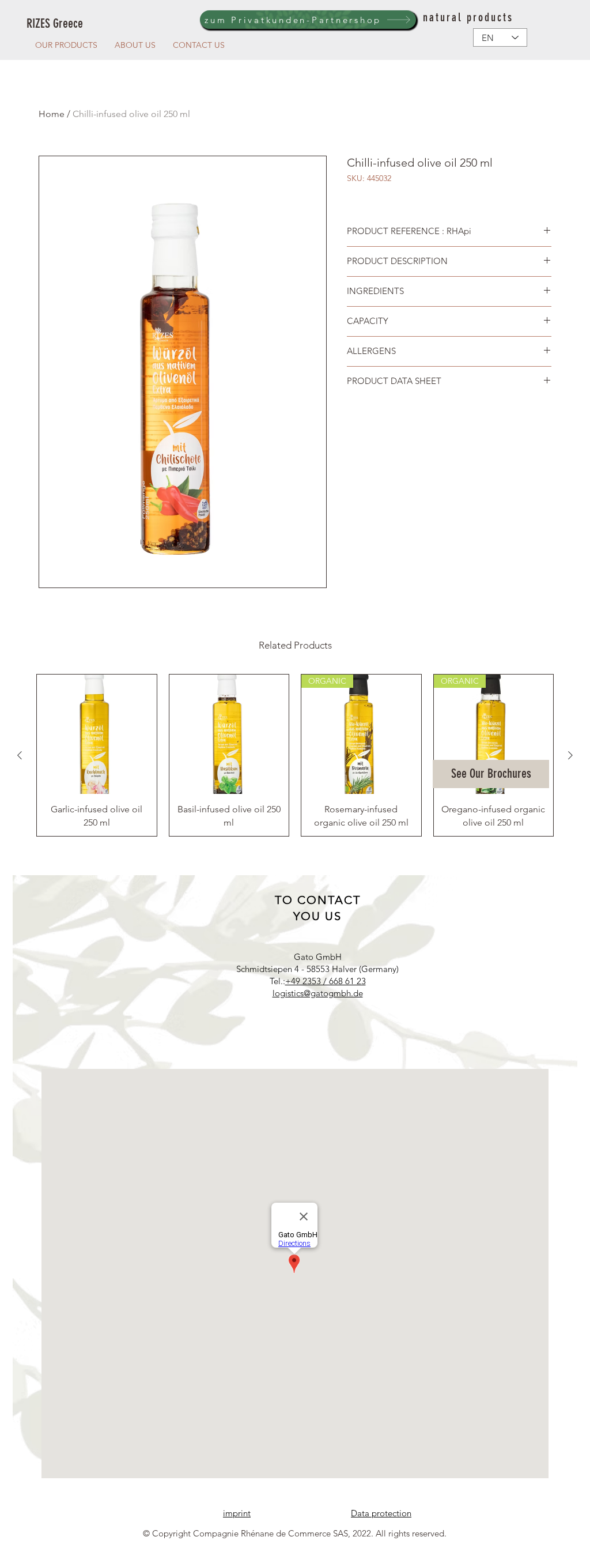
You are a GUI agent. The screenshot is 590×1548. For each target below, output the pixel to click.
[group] (295, 755)
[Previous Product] (20, 755)
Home (52, 113)
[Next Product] (570, 755)
